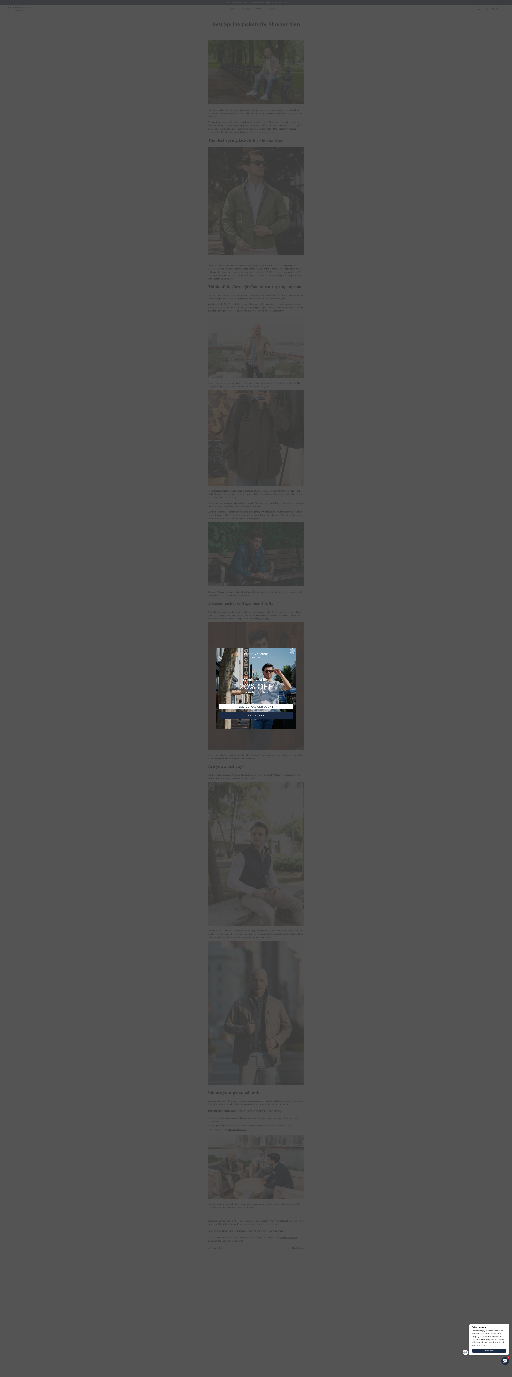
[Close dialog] (292, 651)
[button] (505, 1361)
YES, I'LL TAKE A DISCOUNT (256, 706)
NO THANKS (256, 715)
